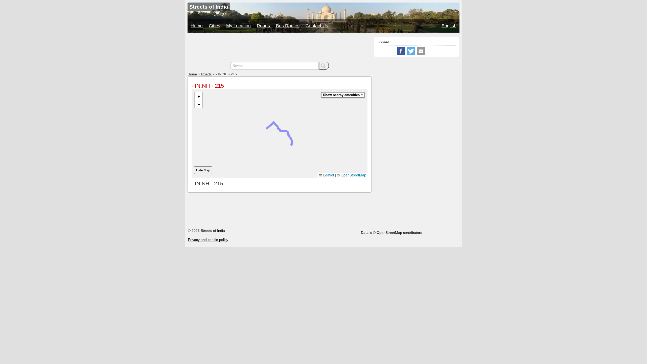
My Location (238, 25)
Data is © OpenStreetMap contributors (391, 233)
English (449, 25)
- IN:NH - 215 (208, 86)
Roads (263, 25)
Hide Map (203, 170)
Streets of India (213, 231)
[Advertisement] (280, 48)
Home (197, 25)
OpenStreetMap (353, 174)
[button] (198, 96)
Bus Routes (287, 25)
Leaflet (328, 174)
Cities (214, 25)
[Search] (324, 66)
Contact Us (317, 25)
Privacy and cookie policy (208, 240)
